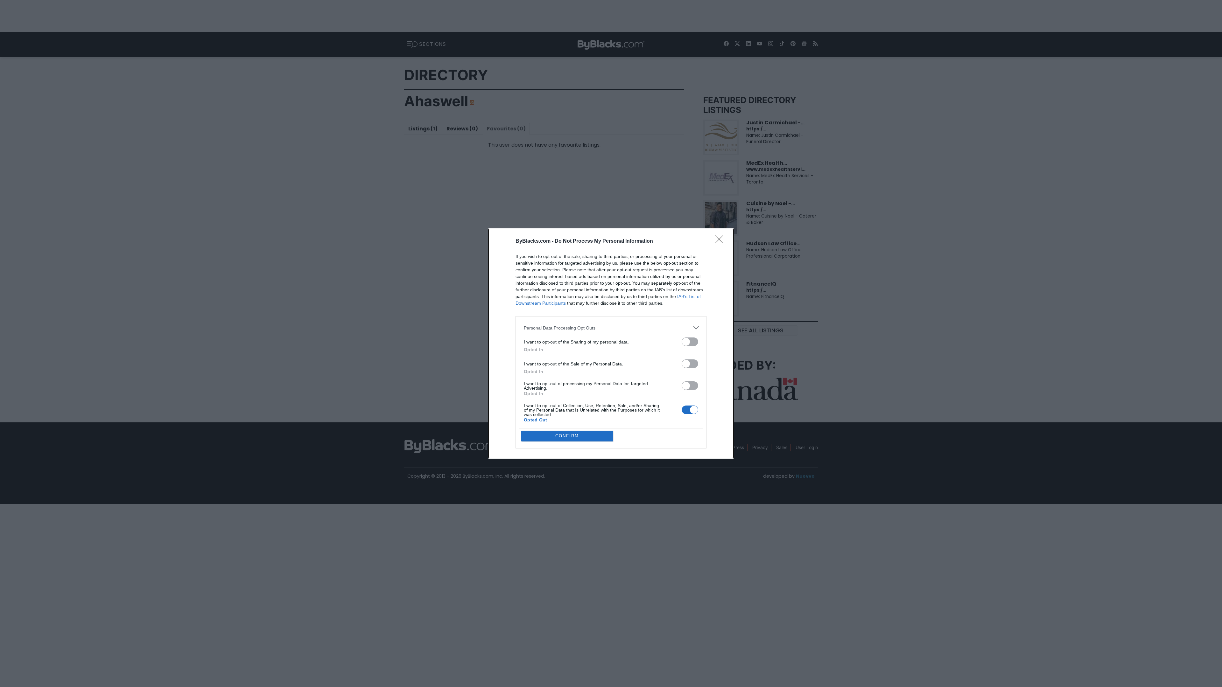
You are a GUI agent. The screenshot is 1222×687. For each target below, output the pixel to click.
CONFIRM (567, 436)
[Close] (721, 241)
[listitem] (611, 327)
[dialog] (611, 343)
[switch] (690, 341)
